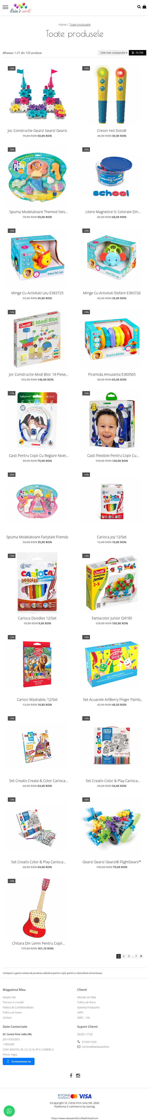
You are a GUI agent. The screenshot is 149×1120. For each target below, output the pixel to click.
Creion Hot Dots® (111, 130)
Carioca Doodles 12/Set (37, 618)
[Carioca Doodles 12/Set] (37, 583)
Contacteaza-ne (21, 1061)
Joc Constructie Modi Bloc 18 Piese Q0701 (37, 374)
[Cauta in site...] (139, 7)
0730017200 (88, 1042)
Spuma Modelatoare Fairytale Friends (37, 536)
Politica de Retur (86, 1002)
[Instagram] (78, 1075)
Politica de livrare (12, 1012)
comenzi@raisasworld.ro (95, 1046)
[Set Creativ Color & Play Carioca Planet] (112, 745)
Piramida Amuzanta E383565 (112, 374)
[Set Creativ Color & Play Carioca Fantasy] (37, 827)
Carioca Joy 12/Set (112, 536)
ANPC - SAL (83, 1017)
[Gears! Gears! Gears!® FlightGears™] (112, 827)
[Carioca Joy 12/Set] (112, 502)
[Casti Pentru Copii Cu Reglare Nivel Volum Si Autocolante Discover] (37, 420)
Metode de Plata (86, 997)
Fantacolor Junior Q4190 (112, 618)
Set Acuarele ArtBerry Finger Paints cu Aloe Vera (112, 699)
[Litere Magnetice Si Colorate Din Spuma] (112, 177)
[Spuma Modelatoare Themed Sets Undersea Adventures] (37, 177)
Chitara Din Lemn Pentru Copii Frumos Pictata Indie (37, 943)
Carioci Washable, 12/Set (37, 699)
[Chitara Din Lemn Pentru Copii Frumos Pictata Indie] (37, 908)
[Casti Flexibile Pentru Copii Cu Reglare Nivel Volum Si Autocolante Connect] (112, 420)
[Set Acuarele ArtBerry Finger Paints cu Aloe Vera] (112, 664)
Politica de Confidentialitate (18, 1007)
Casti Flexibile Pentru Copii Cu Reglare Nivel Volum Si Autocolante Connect (112, 455)
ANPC (80, 1012)
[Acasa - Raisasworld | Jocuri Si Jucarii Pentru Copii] (24, 8)
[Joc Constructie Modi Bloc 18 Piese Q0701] (37, 339)
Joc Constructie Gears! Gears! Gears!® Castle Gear (37, 130)
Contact (7, 1017)
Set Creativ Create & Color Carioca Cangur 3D (37, 780)
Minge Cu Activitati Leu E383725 (37, 293)
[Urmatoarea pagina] (141, 956)
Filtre (139, 52)
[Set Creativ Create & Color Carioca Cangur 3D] (37, 745)
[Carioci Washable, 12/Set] (37, 664)
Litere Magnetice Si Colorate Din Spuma (111, 211)
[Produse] (6, 8)
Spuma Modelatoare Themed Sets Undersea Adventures (37, 211)
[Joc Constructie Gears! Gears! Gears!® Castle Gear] (37, 95)
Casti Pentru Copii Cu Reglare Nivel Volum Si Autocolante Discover (37, 455)
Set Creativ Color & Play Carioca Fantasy (37, 861)
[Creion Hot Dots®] (112, 95)
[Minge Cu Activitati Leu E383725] (37, 258)
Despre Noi (9, 997)
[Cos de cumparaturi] (144, 7)
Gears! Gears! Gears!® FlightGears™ (111, 861)
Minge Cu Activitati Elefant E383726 (112, 293)
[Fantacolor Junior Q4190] (112, 583)
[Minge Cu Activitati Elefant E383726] (112, 258)
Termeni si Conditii (13, 1002)
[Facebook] (71, 1075)
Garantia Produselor (88, 1007)
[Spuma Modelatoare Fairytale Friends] (37, 502)
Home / (64, 25)
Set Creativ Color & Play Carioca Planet (112, 780)
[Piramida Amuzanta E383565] (112, 339)
